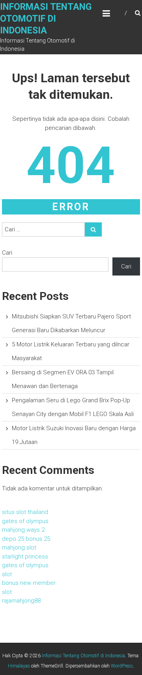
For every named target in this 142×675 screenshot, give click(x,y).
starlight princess (25, 556)
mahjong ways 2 (23, 529)
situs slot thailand (25, 512)
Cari (7, 252)
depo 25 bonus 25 (26, 538)
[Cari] (93, 229)
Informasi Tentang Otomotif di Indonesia (46, 19)
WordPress (122, 666)
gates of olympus (25, 521)
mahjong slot (19, 547)
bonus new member (29, 582)
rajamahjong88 (21, 600)
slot (7, 574)
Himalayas (19, 666)
